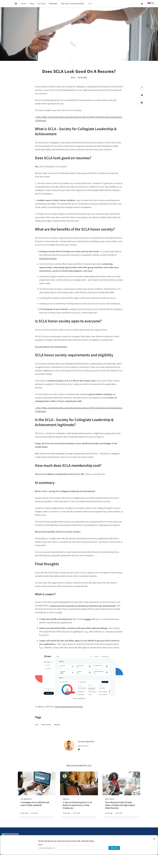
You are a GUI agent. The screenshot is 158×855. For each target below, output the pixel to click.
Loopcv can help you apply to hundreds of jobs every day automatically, (83, 605)
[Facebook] (142, 102)
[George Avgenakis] (69, 745)
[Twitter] (142, 95)
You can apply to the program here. (51, 346)
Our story (41, 3)
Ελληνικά (53, 3)
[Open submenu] (90, 3)
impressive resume (48, 258)
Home (23, 3)
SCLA (73, 77)
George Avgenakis (86, 741)
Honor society (46, 725)
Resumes (57, 725)
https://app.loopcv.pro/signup (69, 706)
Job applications (26, 799)
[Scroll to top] (142, 87)
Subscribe (114, 848)
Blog (32, 3)
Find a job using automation (72, 3)
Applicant (66, 799)
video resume (109, 799)
